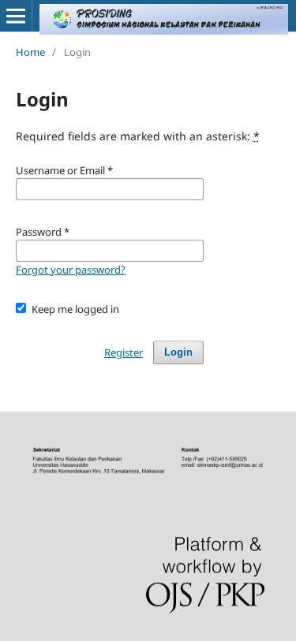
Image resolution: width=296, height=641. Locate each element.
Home (30, 52)
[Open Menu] (16, 16)
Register (123, 352)
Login (178, 352)
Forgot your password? (71, 270)
